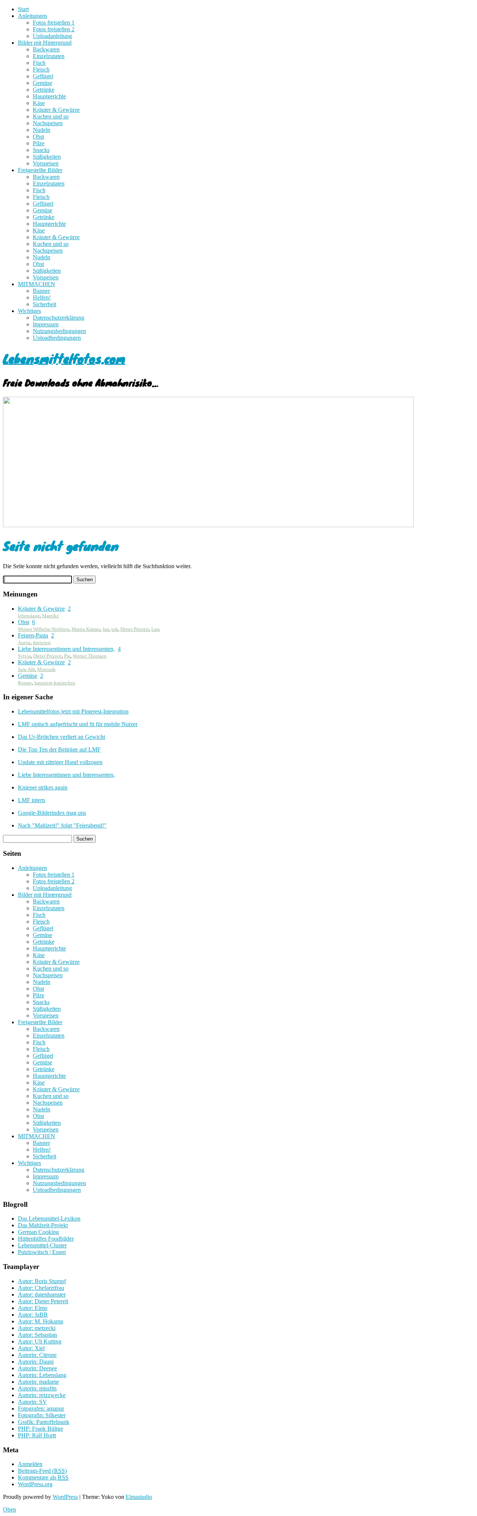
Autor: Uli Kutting (39, 1341)
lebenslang (29, 615)
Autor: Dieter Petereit (43, 1301)
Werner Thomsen (90, 656)
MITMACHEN (36, 284)
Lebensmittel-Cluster (42, 1245)
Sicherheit (44, 304)
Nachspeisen (48, 123)
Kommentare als (43, 1477)
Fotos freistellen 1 (54, 22)
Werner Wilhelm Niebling (43, 629)
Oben (9, 1509)
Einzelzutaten (48, 56)
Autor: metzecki (37, 1328)
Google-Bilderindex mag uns (52, 813)
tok (114, 629)
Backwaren (46, 49)
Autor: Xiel (31, 1348)
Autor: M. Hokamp (40, 1321)
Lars (155, 629)
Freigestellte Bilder (40, 170)
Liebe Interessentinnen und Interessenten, (66, 649)
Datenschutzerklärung (58, 317)
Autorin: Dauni (36, 1361)
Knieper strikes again (42, 787)
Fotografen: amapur (41, 1408)
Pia (67, 656)
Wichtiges (29, 311)
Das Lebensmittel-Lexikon (49, 1218)
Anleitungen (32, 16)
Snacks (41, 150)
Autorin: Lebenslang (42, 1375)
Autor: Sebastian (37, 1335)
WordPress (65, 1497)
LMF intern (31, 800)
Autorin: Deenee (37, 1368)
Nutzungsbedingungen (59, 331)
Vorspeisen (46, 163)
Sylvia (24, 656)
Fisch (39, 63)
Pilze (38, 143)
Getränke (43, 89)
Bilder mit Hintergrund (45, 42)
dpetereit (42, 642)
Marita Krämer (86, 629)
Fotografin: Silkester (42, 1415)
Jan (105, 629)
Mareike (50, 615)
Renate (25, 683)
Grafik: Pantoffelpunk (43, 1422)
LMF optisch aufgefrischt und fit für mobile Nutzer (78, 724)
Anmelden (30, 1464)
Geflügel (43, 76)
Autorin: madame (38, 1382)
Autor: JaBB (33, 1314)
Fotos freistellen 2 (54, 29)
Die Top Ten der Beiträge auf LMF (59, 749)
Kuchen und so (51, 116)
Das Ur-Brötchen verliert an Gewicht (61, 737)
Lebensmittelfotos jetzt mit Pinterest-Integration (73, 711)
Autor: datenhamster (42, 1294)
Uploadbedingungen (57, 338)
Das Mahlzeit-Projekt (43, 1225)
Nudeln (41, 130)
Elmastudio (139, 1497)
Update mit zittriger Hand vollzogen (60, 762)
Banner (41, 291)
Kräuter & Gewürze (56, 110)
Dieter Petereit (134, 629)
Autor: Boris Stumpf (42, 1281)
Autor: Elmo (32, 1308)
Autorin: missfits (37, 1388)
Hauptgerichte (49, 96)
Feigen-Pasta (33, 635)
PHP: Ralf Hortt (37, 1435)
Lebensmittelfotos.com (64, 358)
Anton (24, 642)
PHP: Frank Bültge (40, 1428)
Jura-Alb (26, 669)
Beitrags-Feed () (42, 1471)
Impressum (46, 324)
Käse (39, 103)
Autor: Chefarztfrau (41, 1288)
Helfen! (42, 297)
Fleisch (41, 69)
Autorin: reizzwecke (42, 1395)
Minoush (46, 669)
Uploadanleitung (52, 36)
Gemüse (42, 83)
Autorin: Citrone (37, 1355)
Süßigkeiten (47, 157)
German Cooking (38, 1232)
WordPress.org (35, 1484)
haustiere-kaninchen (54, 683)
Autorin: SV (32, 1402)
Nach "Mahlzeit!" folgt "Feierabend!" (62, 825)
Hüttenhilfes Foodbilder (46, 1238)
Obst (38, 136)
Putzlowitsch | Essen (42, 1252)
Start (23, 9)
